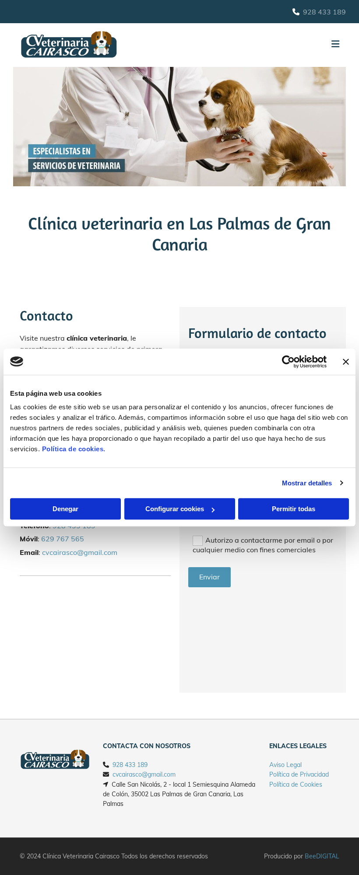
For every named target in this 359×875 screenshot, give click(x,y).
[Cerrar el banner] (346, 362)
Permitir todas (293, 508)
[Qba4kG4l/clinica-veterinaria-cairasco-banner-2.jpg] (179, 126)
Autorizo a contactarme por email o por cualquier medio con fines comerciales (263, 545)
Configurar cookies (174, 508)
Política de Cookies (295, 784)
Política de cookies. (74, 449)
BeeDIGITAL (322, 856)
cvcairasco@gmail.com (79, 552)
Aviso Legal (285, 765)
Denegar (65, 508)
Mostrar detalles (307, 483)
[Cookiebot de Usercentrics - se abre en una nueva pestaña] (288, 361)
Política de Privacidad (299, 774)
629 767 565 (62, 538)
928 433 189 (324, 11)
